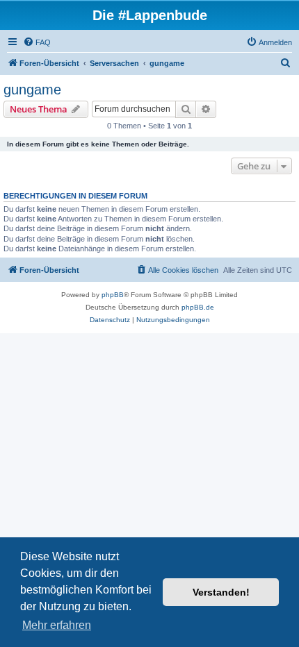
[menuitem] (37, 42)
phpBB (113, 295)
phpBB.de (197, 307)
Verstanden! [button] (221, 592)
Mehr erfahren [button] (56, 625)
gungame (32, 89)
